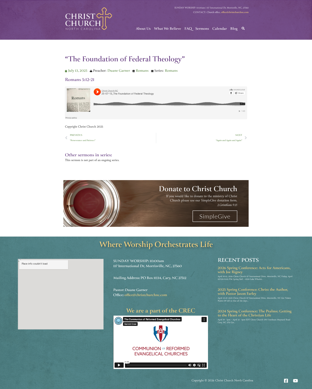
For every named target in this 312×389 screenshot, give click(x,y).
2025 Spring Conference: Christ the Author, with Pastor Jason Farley (253, 292)
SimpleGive (214, 216)
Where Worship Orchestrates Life (156, 245)
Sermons (202, 29)
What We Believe (167, 29)
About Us (143, 29)
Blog (233, 29)
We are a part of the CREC (160, 311)
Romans (142, 71)
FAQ (188, 29)
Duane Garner (118, 71)
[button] (243, 28)
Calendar (219, 29)
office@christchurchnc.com (235, 12)
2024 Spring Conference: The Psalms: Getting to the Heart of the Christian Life (255, 314)
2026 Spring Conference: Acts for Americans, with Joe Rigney (254, 270)
